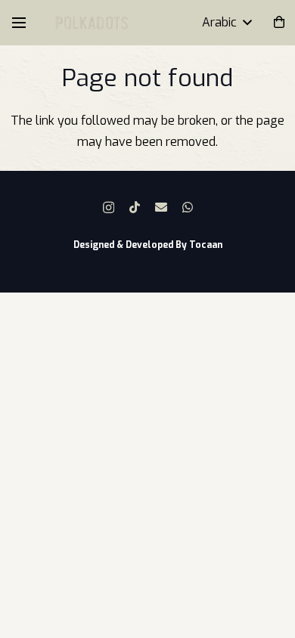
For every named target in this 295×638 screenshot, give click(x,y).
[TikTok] (134, 207)
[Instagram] (108, 208)
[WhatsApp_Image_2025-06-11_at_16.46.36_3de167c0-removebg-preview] (92, 23)
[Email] (161, 207)
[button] (19, 23)
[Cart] (279, 22)
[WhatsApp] (187, 207)
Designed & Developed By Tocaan (147, 245)
